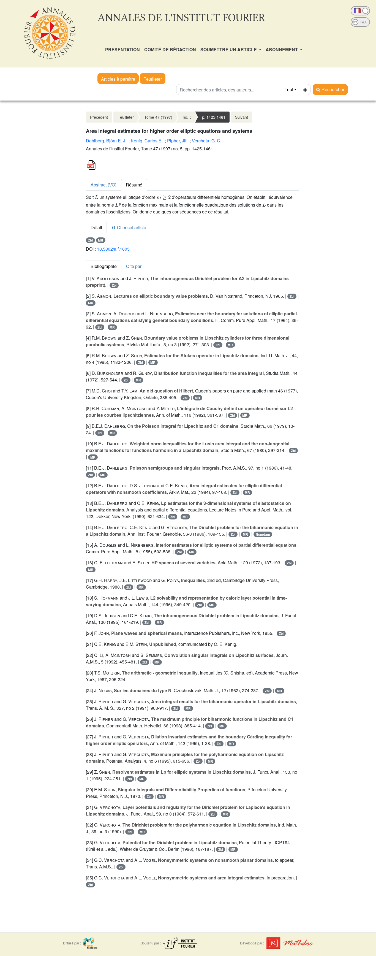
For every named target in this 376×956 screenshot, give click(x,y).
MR (100, 240)
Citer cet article (131, 227)
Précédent (99, 117)
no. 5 (187, 117)
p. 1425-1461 (213, 117)
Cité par (133, 266)
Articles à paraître (118, 79)
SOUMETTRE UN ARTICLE (229, 49)
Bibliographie (104, 266)
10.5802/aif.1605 (113, 249)
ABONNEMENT (282, 49)
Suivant (241, 117)
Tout (289, 89)
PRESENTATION (122, 49)
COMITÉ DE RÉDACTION (170, 49)
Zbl (90, 240)
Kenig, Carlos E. (147, 140)
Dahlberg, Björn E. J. (106, 140)
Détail (96, 227)
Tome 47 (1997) (158, 117)
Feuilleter (152, 79)
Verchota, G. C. (206, 140)
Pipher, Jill (177, 140)
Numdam (263, 534)
